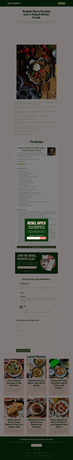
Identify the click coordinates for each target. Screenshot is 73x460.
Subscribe (43, 238)
